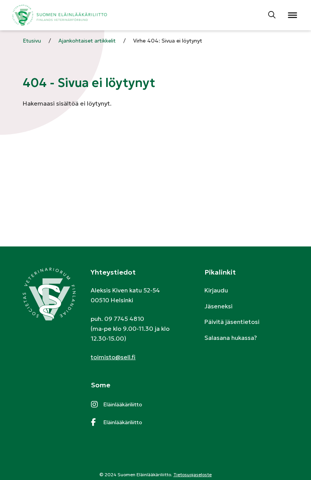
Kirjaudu (216, 290)
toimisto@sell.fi (113, 357)
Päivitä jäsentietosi (231, 321)
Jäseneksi (218, 306)
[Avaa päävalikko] (292, 15)
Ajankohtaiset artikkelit (87, 40)
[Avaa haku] (272, 15)
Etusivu (32, 40)
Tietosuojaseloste (192, 474)
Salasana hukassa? (230, 337)
